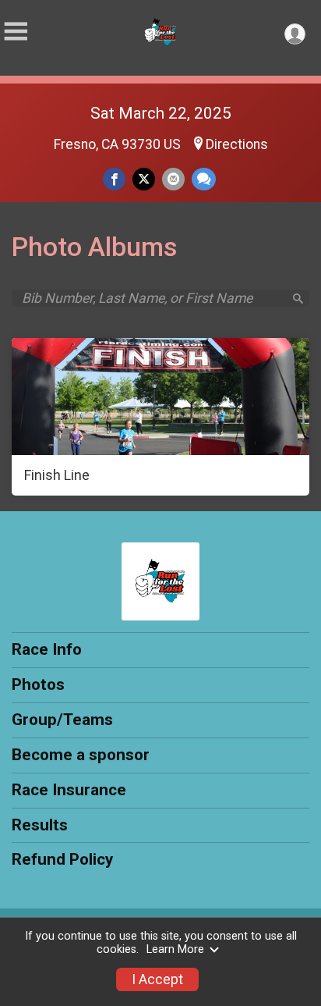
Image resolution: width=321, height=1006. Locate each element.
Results (40, 825)
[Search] (298, 298)
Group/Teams (62, 719)
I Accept (157, 979)
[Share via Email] (173, 179)
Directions (237, 144)
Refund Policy (62, 859)
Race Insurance (69, 789)
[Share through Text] (204, 179)
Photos (38, 684)
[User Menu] (294, 33)
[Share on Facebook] (114, 179)
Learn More (175, 949)
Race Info (47, 649)
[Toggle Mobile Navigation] (15, 32)
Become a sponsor (81, 754)
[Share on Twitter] (143, 179)
